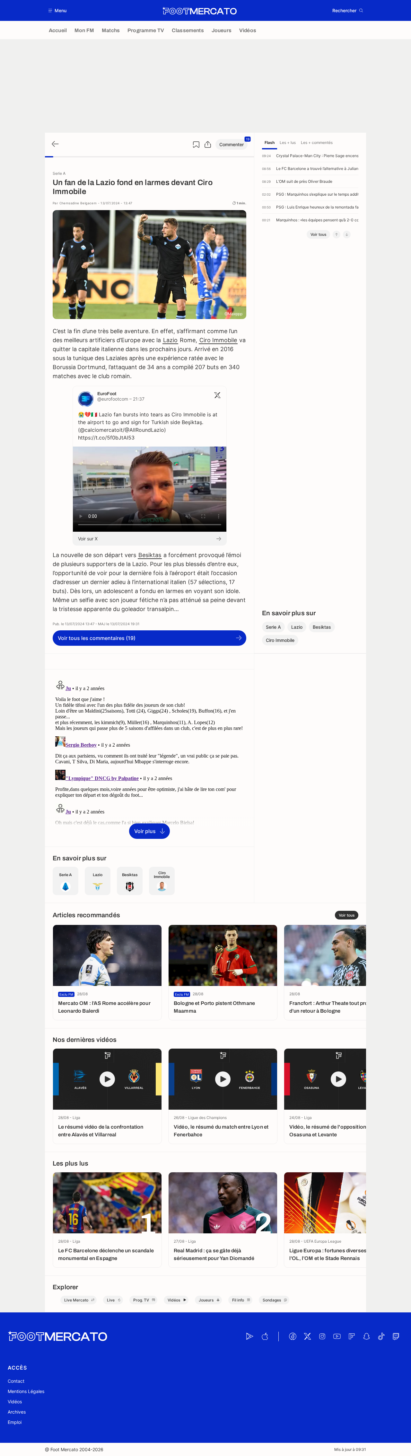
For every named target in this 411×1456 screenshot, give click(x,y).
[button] (57, 10)
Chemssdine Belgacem (78, 203)
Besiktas (149, 555)
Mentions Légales (26, 1391)
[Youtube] (337, 1336)
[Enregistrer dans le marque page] (196, 144)
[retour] (54, 144)
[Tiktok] (381, 1336)
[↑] (336, 234)
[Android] (250, 1336)
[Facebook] (292, 1336)
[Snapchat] (366, 1336)
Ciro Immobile (218, 340)
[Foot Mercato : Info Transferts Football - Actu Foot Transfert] (199, 10)
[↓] (347, 234)
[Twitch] (396, 1336)
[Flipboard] (351, 1336)
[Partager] (208, 144)
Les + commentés (317, 142)
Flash (270, 142)
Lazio (170, 340)
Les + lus (288, 142)
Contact (16, 1381)
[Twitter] (307, 1336)
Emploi (15, 1422)
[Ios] (264, 1336)
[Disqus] (149, 757)
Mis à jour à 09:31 (350, 1449)
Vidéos (15, 1401)
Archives (17, 1412)
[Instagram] (322, 1336)
